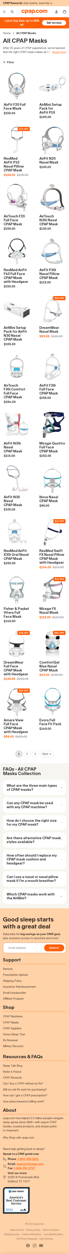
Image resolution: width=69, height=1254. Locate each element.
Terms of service (50, 1230)
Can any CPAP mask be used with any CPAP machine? (30, 805)
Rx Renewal (10, 1040)
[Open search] (12, 12)
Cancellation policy (53, 1234)
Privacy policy (33, 1230)
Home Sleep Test (14, 1034)
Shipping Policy (12, 980)
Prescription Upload (15, 974)
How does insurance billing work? (23, 1101)
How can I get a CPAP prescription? (25, 1095)
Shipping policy (12, 1234)
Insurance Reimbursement (19, 986)
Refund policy (17, 1230)
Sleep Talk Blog (12, 1065)
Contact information (31, 1234)
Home (7, 33)
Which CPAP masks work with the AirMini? (31, 896)
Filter (10, 62)
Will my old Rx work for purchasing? (25, 1089)
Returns (8, 968)
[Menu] (4, 12)
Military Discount (13, 1046)
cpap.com (38, 1223)
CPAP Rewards (12, 1077)
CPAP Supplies (12, 1028)
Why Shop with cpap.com (18, 1137)
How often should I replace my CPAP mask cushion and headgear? (32, 859)
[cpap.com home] (34, 11)
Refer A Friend (12, 1071)
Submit (54, 947)
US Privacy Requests (26, 1238)
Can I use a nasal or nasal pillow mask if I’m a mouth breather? (32, 879)
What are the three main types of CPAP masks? (32, 787)
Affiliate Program (13, 998)
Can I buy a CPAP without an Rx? (23, 1083)
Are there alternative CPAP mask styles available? (34, 840)
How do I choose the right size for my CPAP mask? (32, 822)
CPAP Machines (13, 1016)
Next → (46, 753)
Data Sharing (46, 1238)
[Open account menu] (56, 12)
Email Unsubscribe (14, 992)
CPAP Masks (11, 1022)
